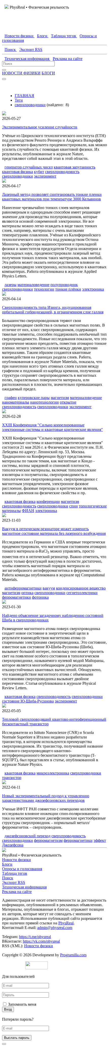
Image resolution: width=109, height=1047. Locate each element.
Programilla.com (73, 955)
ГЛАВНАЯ (24, 95)
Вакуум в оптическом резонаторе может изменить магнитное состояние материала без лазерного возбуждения (54, 531)
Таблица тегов (14, 873)
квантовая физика (17, 171)
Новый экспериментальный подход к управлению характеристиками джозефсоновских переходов (45, 798)
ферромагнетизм (48, 840)
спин (73, 506)
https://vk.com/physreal (41, 941)
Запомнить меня (22, 1004)
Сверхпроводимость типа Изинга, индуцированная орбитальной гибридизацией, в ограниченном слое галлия (52, 309)
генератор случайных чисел (29, 167)
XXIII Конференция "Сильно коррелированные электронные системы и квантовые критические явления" (52, 427)
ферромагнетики (16, 597)
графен (11, 397)
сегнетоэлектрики (82, 593)
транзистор (11, 777)
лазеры (10, 284)
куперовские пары (34, 397)
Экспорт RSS (13, 882)
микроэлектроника (53, 773)
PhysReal (66, 923)
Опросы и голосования (22, 869)
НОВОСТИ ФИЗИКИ (21, 73)
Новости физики (16, 860)
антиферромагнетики (23, 588)
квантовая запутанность (74, 167)
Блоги (7, 864)
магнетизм (60, 397)
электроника (93, 289)
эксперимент (45, 176)
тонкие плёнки (68, 289)
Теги (19, 100)
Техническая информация (24, 887)
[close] (4, 1044)
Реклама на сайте (17, 891)
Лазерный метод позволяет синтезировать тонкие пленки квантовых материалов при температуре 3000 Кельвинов (52, 196)
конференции (48, 501)
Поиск (7, 878)
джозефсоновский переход (27, 836)
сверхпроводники (30, 105)
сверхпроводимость (62, 171)
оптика (27, 593)
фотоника (40, 597)
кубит (39, 171)
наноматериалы (15, 402)
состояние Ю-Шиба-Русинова (28, 701)
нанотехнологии (44, 402)
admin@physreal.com (54, 927)
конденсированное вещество (81, 588)
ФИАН (28, 510)
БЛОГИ (48, 73)
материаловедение (33, 284)
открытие (68, 402)
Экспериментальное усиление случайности (39, 127)
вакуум (49, 588)
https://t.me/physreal (35, 937)
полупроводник (64, 284)
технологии (44, 289)
